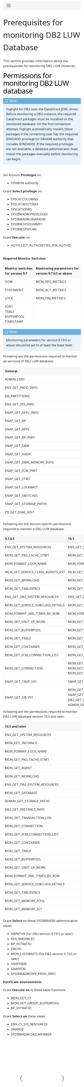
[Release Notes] (21, 1075)
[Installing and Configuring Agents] (63, 1075)
